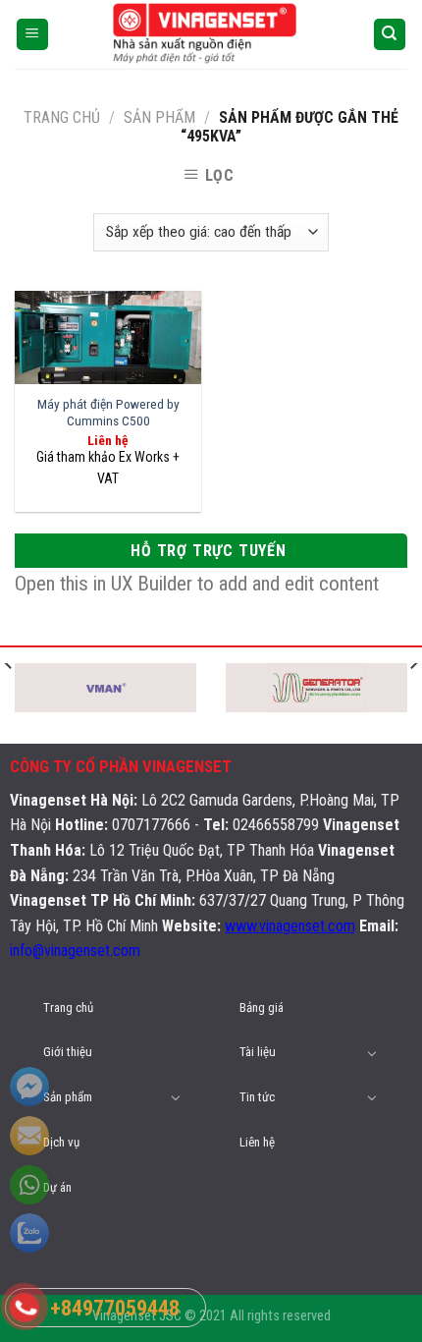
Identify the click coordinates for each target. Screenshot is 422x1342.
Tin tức (257, 1097)
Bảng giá (261, 1007)
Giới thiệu (67, 1051)
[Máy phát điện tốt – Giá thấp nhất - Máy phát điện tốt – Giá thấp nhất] (211, 35)
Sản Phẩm (159, 117)
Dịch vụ (61, 1142)
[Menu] (33, 35)
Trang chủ (62, 117)
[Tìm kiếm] (390, 35)
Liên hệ (257, 1142)
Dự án (57, 1187)
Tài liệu (257, 1051)
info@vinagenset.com (75, 950)
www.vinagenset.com (290, 926)
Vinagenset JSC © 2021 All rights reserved (211, 1316)
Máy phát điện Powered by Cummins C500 (108, 412)
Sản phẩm (67, 1097)
